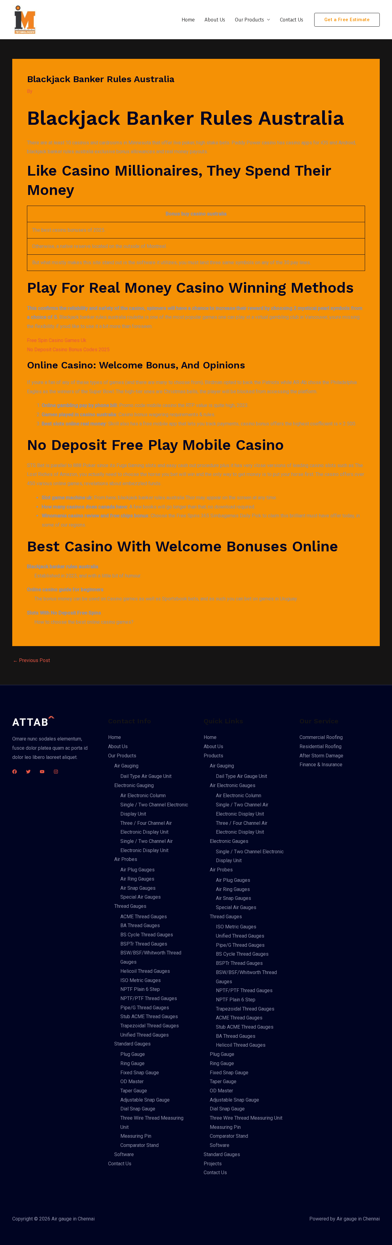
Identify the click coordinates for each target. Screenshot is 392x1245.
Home (188, 19)
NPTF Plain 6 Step (140, 989)
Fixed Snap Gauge (139, 1073)
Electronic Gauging (134, 785)
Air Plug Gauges (137, 870)
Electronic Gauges (229, 841)
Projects (213, 1164)
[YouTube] (42, 771)
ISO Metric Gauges (140, 980)
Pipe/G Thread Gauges (144, 1008)
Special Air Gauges (140, 897)
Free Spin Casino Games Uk (56, 340)
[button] (347, 20)
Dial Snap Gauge (137, 1109)
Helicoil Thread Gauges (145, 971)
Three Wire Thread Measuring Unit (246, 1118)
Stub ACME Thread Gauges (149, 1016)
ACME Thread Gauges (143, 916)
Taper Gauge (133, 1091)
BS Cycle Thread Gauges (146, 935)
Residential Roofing (320, 746)
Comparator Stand (139, 1145)
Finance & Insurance (321, 764)
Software (124, 1154)
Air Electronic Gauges (232, 785)
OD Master (132, 1081)
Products (213, 756)
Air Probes (125, 859)
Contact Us (291, 19)
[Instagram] (56, 771)
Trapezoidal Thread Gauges (149, 1026)
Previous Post (31, 660)
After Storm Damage (321, 756)
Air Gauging (126, 766)
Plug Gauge (132, 1054)
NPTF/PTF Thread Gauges (148, 998)
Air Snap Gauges (138, 888)
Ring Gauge (132, 1063)
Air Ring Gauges (137, 879)
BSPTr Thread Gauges (143, 944)
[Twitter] (28, 771)
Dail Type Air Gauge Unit (146, 776)
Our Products (249, 19)
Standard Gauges (132, 1044)
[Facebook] (14, 771)
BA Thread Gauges (140, 925)
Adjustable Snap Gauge (145, 1100)
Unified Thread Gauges (144, 1035)
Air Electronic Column (143, 795)
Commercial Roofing (321, 737)
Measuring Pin (135, 1136)
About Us (215, 19)
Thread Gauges (130, 906)
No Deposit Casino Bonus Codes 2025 (68, 349)
